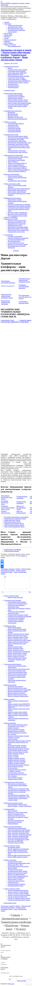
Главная (6, 22)
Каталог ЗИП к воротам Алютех (17, 857)
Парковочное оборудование (12, 198)
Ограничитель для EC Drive (16, 232)
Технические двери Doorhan (16, 160)
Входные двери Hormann (11, 174)
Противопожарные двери (15, 28)
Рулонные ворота (9, 90)
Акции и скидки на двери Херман (18, 893)
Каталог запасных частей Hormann (18, 849)
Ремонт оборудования (14, 627)
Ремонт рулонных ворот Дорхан (17, 638)
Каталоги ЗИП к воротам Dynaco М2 (19, 855)
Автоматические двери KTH (16, 150)
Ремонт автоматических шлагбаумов (19, 651)
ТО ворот (20, 928)
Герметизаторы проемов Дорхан (14, 523)
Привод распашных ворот (16, 814)
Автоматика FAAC (13, 126)
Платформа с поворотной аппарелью (7, 285)
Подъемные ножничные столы (4, 502)
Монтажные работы (10, 685)
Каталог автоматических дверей (17, 136)
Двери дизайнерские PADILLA (17, 166)
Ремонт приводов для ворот (16, 656)
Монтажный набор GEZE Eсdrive (18, 228)
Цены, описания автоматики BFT (18, 838)
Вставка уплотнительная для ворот (18, 736)
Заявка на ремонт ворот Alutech (17, 712)
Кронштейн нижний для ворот (17, 747)
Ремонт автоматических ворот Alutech (19, 640)
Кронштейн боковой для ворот (17, 745)
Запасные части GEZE (11, 219)
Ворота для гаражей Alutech (16, 874)
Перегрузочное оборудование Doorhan (19, 103)
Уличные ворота (13, 84)
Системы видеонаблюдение (16, 239)
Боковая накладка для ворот (16, 731)
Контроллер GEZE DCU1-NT (17, 222)
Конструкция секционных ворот (18, 724)
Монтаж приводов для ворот (16, 693)
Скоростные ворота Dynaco (16, 77)
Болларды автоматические (16, 820)
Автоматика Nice (13, 125)
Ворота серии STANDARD (16, 877)
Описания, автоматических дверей (18, 839)
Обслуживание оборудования (17, 602)
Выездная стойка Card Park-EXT (17, 212)
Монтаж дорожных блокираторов (18, 696)
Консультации (8, 43)
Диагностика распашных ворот (17, 672)
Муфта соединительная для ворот (18, 752)
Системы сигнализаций (15, 236)
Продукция (7, 24)
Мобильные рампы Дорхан (12, 522)
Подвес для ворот (13, 755)
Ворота (10, 68)
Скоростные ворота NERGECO (17, 73)
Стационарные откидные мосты (24, 302)
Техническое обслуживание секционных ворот (16, 606)
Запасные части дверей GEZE (17, 220)
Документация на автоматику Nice (18, 795)
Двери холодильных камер (12, 184)
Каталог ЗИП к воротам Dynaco (17, 850)
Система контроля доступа (16, 243)
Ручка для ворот (13, 768)
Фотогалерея (8, 33)
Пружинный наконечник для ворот (18, 765)
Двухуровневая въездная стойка (17, 215)
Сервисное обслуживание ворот (17, 603)
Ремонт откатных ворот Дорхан (17, 635)
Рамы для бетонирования (21, 512)
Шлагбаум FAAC (13, 115)
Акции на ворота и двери (12, 888)
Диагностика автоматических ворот (19, 669)
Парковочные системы (15, 199)
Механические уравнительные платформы (5, 302)
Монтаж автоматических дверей (17, 691)
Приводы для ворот (10, 122)
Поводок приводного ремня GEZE (18, 230)
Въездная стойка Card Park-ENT (17, 214)
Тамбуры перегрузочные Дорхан (14, 525)
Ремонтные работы (10, 626)
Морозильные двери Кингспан (17, 190)
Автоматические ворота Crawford (18, 82)
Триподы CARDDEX (10, 217)
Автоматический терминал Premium (19, 207)
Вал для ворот (12, 734)
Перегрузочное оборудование (13, 93)
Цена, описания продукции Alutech (18, 831)
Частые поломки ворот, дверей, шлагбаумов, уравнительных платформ (17, 659)
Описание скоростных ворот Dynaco (19, 830)
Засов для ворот (12, 739)
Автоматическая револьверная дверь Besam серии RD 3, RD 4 (19, 864)
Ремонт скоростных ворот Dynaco (18, 642)
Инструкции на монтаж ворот (13, 803)
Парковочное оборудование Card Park (19, 206)
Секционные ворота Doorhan (16, 71)
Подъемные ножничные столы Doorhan (16, 517)
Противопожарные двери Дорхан (18, 157)
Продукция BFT (13, 811)
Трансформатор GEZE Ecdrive (17, 223)
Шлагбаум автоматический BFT (17, 119)
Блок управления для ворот (16, 729)
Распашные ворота (13, 85)
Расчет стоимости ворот (11, 596)
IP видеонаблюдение (14, 241)
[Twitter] (16, 563)
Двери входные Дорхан (15, 158)
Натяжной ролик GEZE (15, 225)
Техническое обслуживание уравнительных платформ (16, 618)
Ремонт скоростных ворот (16, 650)
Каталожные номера (14, 847)
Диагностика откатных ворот (17, 670)
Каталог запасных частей (12, 845)
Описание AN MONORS (15, 841)
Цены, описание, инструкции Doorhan (19, 834)
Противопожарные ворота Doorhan (18, 76)
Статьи (6, 38)
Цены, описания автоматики (13, 826)
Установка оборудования (15, 686)
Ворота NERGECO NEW (15, 74)
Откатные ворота (13, 87)
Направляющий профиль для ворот (18, 748)
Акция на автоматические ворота (18, 890)
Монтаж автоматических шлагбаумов (19, 689)
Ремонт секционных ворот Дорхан (18, 634)
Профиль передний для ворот (17, 761)
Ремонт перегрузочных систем (17, 655)
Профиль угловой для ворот (16, 763)
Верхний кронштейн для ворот (17, 732)
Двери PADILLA (13, 161)
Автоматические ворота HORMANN (19, 81)
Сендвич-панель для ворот (16, 773)
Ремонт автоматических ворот (17, 629)
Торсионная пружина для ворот (17, 774)
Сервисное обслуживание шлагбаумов (19, 616)
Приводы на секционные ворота (18, 812)
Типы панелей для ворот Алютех (18, 876)
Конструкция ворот (10, 723)
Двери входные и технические (13, 155)
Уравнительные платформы (16, 96)
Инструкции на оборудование (17, 784)
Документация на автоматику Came (19, 796)
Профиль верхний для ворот (16, 760)
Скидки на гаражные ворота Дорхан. (19, 900)
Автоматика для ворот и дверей (16, 50)
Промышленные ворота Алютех (17, 873)
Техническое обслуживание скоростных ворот (16, 612)
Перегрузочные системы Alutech (18, 100)
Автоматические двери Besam (17, 141)
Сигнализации (12, 32)
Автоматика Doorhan (14, 128)
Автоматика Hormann (14, 131)
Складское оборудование (15, 95)
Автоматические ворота (15, 25)
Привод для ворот (13, 757)
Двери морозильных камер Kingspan (19, 188)
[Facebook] (16, 561)
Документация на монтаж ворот (17, 804)
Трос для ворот (12, 776)
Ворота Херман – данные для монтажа (19, 806)
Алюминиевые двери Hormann (17, 181)
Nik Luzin (11, 983)
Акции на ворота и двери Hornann (18, 892)
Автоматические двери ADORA (17, 152)
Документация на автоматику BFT (18, 788)
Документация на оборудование (14, 782)
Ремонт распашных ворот (15, 648)
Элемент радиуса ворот (15, 779)
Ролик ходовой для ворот (15, 766)
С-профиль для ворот (14, 771)
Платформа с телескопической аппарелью (24, 286)
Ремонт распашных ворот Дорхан (18, 637)
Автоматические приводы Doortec (18, 138)
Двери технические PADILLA (17, 171)
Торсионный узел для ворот (16, 726)
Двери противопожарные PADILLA (19, 169)
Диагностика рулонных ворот (17, 675)
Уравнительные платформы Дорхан (14, 56)
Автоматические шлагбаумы (16, 30)
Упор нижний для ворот (15, 777)
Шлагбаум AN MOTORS (15, 117)
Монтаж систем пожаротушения (17, 244)
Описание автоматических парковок (19, 204)
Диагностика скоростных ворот (17, 674)
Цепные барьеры (13, 823)
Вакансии (7, 41)
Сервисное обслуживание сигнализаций (16, 622)
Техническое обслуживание (12, 600)
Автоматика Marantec (14, 130)
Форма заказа (8, 35)
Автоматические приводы (16, 123)
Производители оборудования (17, 828)
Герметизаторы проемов (15, 98)
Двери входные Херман (15, 176)
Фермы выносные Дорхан (12, 520)
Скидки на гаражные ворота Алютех (19, 898)
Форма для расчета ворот (15, 597)
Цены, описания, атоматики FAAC (18, 833)
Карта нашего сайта (10, 903)
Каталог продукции (10, 860)
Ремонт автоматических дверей (17, 653)
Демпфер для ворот (14, 737)
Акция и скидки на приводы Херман (19, 895)
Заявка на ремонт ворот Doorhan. (18, 713)
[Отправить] (16, 566)
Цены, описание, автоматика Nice (18, 836)
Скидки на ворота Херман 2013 (17, 896)
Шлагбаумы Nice (13, 114)
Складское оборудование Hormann (18, 104)
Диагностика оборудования (12, 664)
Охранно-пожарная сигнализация (18, 238)
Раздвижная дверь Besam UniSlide (18, 144)
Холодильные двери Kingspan (17, 192)
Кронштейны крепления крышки (18, 227)
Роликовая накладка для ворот (17, 769)
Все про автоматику (10, 40)
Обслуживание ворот (14, 46)
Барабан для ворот (13, 728)
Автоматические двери (15, 27)
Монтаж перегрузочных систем (17, 694)
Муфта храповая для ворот (16, 753)
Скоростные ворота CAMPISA (17, 79)
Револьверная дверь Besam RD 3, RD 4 (19, 142)
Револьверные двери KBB (16, 139)
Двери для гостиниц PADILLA (17, 168)
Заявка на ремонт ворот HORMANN (19, 704)
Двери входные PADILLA (16, 165)
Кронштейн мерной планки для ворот (19, 740)
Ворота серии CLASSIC (15, 879)
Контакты (7, 36)
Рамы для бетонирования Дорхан (14, 526)
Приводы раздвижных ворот (16, 815)
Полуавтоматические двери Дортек (18, 146)
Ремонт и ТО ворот (10, 44)
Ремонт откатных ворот (15, 646)
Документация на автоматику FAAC (19, 790)
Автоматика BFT (9, 809)
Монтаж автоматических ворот (17, 688)
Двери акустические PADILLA (17, 163)
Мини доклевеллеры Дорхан (14, 58)
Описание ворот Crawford (16, 842)
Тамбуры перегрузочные (5, 512)
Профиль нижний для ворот (16, 758)
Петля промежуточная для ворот (18, 750)
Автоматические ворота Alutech (17, 69)
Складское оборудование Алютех (18, 101)
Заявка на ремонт (9, 699)
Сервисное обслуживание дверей (18, 615)
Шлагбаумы (11, 112)
